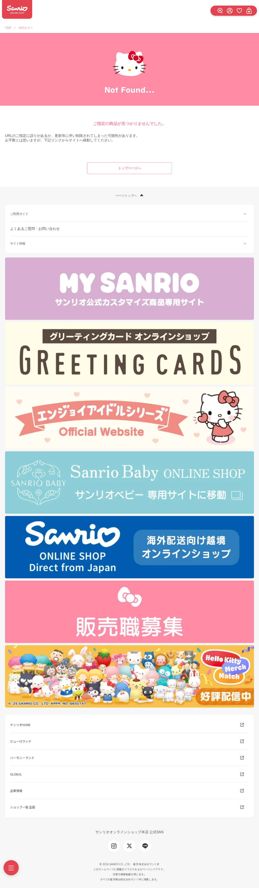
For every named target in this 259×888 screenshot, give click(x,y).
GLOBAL (16, 774)
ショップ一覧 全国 (22, 807)
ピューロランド (20, 741)
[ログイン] (229, 10)
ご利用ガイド (19, 214)
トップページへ (129, 168)
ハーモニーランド (22, 757)
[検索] (220, 10)
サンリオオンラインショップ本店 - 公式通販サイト (17, 9)
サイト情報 (17, 243)
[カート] (249, 10)
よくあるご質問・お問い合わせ (35, 229)
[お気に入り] (239, 10)
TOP (8, 28)
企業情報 (16, 790)
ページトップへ (126, 195)
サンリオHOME (20, 725)
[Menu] (11, 867)
